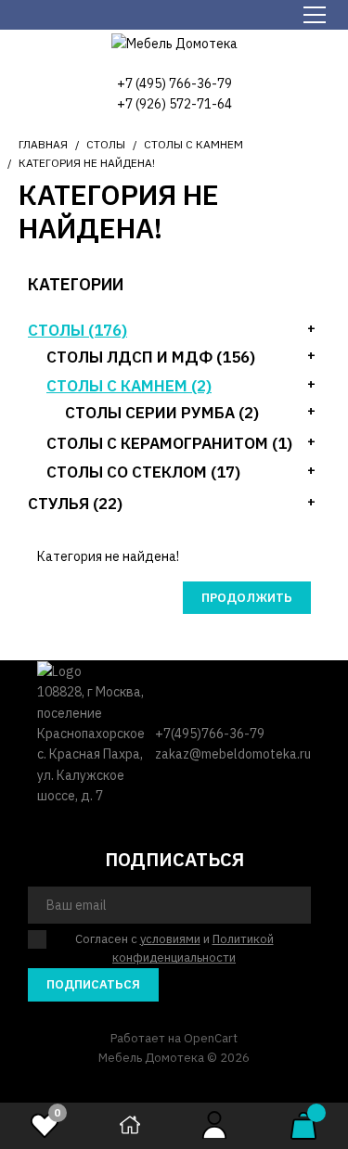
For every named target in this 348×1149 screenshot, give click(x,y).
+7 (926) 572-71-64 (174, 104)
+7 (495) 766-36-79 (174, 83)
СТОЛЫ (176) (77, 330)
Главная (43, 144)
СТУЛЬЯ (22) (75, 503)
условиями (170, 939)
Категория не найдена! (87, 163)
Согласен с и (174, 948)
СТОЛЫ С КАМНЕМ (193, 144)
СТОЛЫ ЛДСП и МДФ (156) (150, 357)
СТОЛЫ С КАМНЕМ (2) (129, 386)
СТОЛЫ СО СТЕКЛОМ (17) (143, 472)
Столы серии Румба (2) (162, 412)
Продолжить (246, 598)
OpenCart (211, 1038)
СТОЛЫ (105, 144)
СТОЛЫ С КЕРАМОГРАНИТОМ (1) (169, 443)
